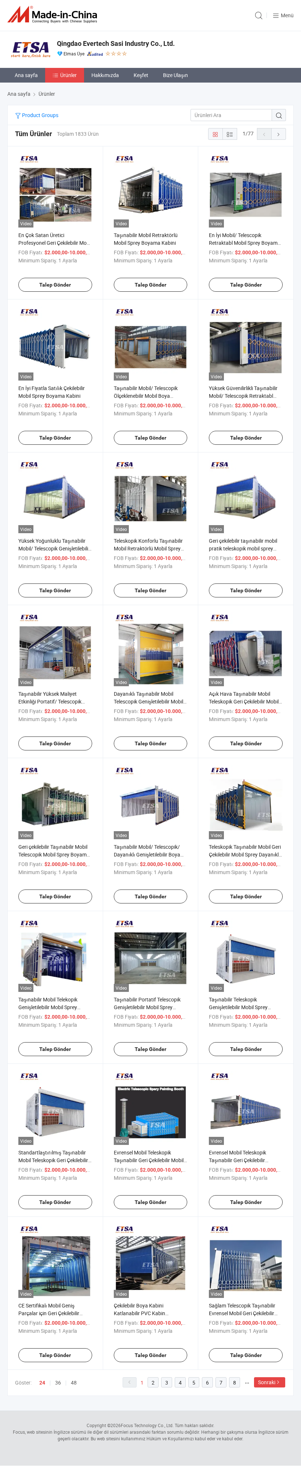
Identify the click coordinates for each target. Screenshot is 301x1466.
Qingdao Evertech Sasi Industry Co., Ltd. (116, 43)
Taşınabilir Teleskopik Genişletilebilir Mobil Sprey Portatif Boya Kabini (238, 1007)
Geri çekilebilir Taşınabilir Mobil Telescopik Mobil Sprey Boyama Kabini (54, 854)
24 (42, 1383)
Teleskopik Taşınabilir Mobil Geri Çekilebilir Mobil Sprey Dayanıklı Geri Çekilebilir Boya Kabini (245, 854)
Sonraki (266, 1382)
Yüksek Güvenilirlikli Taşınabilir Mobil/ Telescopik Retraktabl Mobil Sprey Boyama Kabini (243, 396)
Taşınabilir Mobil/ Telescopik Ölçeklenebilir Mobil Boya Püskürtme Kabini (146, 396)
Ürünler (68, 75)
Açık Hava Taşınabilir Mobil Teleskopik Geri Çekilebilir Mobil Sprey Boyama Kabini (244, 701)
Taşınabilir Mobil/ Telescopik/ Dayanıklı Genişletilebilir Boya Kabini (147, 854)
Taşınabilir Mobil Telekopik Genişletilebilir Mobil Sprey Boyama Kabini (47, 1007)
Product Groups (39, 115)
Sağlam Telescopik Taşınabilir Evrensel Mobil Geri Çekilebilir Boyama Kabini (242, 1313)
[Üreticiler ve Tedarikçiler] (53, 14)
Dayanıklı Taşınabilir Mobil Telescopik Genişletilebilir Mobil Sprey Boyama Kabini (148, 701)
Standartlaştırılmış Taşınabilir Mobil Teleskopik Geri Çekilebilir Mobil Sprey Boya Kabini (53, 1160)
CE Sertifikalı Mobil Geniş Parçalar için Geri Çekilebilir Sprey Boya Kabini (48, 1313)
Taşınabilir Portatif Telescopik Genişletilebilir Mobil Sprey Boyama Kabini (147, 1007)
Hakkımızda (105, 75)
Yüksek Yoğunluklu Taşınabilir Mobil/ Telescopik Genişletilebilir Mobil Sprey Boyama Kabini (54, 548)
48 (74, 1382)
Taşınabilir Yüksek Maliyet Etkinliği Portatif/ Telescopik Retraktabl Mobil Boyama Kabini (54, 701)
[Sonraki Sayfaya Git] (279, 133)
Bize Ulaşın (175, 75)
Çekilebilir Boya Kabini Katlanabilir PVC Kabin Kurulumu (139, 1313)
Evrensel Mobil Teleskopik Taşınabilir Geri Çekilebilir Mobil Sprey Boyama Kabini (149, 1160)
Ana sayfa (26, 75)
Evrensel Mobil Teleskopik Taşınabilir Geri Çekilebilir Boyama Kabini (237, 1160)
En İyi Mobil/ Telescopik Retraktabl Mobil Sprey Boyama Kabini (244, 243)
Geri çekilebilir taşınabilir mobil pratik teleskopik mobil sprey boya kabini (243, 548)
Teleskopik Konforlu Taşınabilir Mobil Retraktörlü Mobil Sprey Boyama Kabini (148, 548)
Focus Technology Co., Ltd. (147, 1425)
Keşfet (141, 75)
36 (58, 1382)
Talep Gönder (55, 285)
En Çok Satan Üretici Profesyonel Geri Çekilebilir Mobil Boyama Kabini (55, 243)
